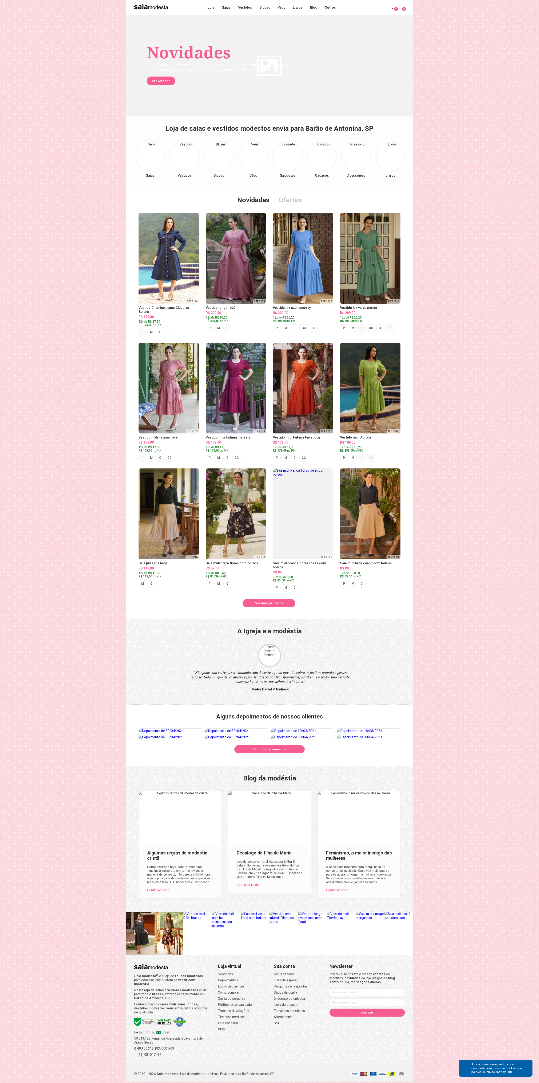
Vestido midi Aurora (355, 437)
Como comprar (229, 992)
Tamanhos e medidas (289, 1011)
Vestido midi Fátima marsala (228, 437)
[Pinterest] (367, 1021)
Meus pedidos (284, 974)
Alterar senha (283, 1017)
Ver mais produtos (269, 603)
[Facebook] (343, 1021)
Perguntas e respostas (291, 986)
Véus (281, 7)
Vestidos (245, 7)
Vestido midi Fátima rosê (158, 437)
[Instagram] (359, 1021)
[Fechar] (317, 512)
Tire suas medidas (231, 1017)
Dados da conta (285, 992)
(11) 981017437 (149, 1055)
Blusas (265, 7)
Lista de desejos (286, 1005)
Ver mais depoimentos (269, 749)
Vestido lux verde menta (358, 308)
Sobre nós (225, 974)
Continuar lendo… (159, 890)
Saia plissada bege (153, 563)
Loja (211, 7)
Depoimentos (228, 980)
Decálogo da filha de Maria (264, 853)
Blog (313, 7)
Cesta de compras (231, 999)
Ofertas (290, 200)
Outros (330, 7)
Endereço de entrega (289, 999)
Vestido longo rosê (220, 308)
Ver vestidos (161, 81)
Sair (276, 1023)
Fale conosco (228, 1023)
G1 (313, 328)
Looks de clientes (231, 986)
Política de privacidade (235, 1005)
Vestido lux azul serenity (292, 308)
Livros (298, 7)
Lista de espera (285, 980)
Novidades (253, 200)
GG (169, 332)
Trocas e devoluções (233, 1011)
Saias (226, 7)
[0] (401, 7)
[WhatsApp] (383, 1021)
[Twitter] (351, 1021)
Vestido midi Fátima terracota (296, 437)
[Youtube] (375, 1021)
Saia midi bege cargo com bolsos (366, 563)
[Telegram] (391, 1021)
